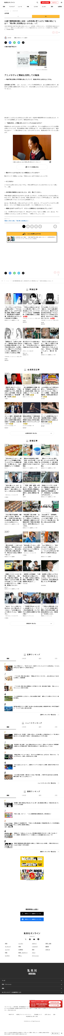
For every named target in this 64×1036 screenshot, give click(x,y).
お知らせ (48, 949)
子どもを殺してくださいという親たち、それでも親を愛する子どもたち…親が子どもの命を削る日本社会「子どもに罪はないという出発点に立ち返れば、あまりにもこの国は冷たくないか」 (49, 312)
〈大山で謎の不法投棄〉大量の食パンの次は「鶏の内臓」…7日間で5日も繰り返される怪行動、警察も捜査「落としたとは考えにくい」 (13, 518)
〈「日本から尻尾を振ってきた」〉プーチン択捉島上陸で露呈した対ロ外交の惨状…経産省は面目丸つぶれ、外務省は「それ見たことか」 (49, 610)
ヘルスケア (35, 946)
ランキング (12, 6)
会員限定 (60, 6)
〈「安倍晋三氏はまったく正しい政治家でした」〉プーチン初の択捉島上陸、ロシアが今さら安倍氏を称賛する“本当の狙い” (31, 610)
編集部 (47, 946)
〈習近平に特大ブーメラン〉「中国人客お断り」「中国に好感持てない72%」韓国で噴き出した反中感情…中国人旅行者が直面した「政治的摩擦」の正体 (13, 392)
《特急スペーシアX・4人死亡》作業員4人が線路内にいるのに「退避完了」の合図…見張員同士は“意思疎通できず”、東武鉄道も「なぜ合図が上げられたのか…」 (50, 490)
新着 (4, 6)
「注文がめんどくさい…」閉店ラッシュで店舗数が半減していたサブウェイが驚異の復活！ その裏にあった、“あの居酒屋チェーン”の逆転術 (13, 462)
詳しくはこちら (55, 1033)
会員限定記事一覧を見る (31, 433)
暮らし (20, 955)
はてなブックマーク (19, 42)
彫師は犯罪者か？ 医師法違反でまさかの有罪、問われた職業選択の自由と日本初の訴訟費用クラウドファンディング (31, 420)
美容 (33, 949)
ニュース (20, 6)
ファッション (35, 955)
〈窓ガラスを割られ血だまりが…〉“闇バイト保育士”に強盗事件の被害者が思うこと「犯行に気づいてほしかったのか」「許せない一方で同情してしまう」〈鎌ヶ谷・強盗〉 (49, 347)
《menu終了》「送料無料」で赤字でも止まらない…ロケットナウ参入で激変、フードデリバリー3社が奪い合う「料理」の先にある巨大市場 (50, 518)
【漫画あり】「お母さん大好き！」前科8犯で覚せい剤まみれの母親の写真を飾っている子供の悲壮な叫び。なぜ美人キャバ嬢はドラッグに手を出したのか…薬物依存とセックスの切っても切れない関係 (13, 347)
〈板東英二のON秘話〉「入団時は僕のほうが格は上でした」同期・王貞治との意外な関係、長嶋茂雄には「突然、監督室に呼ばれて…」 (31, 577)
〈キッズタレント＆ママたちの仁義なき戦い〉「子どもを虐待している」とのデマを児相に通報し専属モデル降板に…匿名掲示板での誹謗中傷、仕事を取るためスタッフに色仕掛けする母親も (13, 312)
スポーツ (24, 572)
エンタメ (44, 6)
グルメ (33, 952)
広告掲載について (38, 1014)
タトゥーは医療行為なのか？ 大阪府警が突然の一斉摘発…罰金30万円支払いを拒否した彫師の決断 (49, 419)
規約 (54, 1014)
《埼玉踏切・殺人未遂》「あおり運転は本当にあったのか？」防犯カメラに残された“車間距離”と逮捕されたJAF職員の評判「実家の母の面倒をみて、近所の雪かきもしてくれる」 (31, 520)
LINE (14, 42)
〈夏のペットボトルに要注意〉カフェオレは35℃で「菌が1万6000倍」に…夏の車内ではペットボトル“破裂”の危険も (49, 462)
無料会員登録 (45, 2)
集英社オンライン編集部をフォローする (33, 913)
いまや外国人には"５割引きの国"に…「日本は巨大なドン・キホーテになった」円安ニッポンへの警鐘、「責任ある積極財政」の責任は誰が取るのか (50, 392)
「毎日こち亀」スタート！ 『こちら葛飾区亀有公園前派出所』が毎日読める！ (32, 813)
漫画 (52, 6)
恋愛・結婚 (48, 943)
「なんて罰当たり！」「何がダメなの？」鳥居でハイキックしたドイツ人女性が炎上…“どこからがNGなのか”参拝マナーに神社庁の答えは (50, 549)
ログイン (54, 2)
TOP (2, 280)
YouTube (34, 939)
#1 (18, 16)
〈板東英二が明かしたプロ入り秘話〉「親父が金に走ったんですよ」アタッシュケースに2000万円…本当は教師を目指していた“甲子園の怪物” (49, 577)
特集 (28, 6)
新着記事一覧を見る (31, 623)
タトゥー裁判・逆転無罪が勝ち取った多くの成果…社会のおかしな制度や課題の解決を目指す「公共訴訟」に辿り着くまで (13, 420)
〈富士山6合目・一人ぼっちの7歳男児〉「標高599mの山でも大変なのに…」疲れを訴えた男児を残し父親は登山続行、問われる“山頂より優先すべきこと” (13, 550)
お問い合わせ (48, 1014)
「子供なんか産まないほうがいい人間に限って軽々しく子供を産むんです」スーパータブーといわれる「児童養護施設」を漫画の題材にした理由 (31, 311)
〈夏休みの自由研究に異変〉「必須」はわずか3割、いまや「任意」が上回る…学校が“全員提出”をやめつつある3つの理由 (31, 462)
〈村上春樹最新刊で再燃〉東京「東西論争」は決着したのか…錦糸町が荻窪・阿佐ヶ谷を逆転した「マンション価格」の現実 (31, 391)
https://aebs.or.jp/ (12, 1010)
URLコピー (23, 42)
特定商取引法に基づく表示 (32, 1016)
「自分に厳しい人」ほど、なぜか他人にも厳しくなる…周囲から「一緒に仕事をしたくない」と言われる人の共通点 (13, 488)
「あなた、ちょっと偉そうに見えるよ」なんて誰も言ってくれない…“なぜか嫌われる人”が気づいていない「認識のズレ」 (13, 610)
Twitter (5, 42)
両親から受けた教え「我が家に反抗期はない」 (17, 220)
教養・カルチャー (26, 305)
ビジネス (36, 6)
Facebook (10, 42)
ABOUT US (11, 1014)
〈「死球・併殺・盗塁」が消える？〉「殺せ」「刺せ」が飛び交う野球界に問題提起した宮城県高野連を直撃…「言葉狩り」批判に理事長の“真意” (31, 490)
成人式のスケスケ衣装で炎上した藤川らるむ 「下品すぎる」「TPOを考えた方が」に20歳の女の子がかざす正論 (31, 344)
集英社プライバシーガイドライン (24, 1014)
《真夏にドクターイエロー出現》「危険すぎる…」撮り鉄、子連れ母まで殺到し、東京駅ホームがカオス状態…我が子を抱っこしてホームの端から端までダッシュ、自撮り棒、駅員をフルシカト (13, 579)
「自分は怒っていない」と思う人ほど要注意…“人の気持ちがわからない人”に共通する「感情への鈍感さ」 (31, 548)
